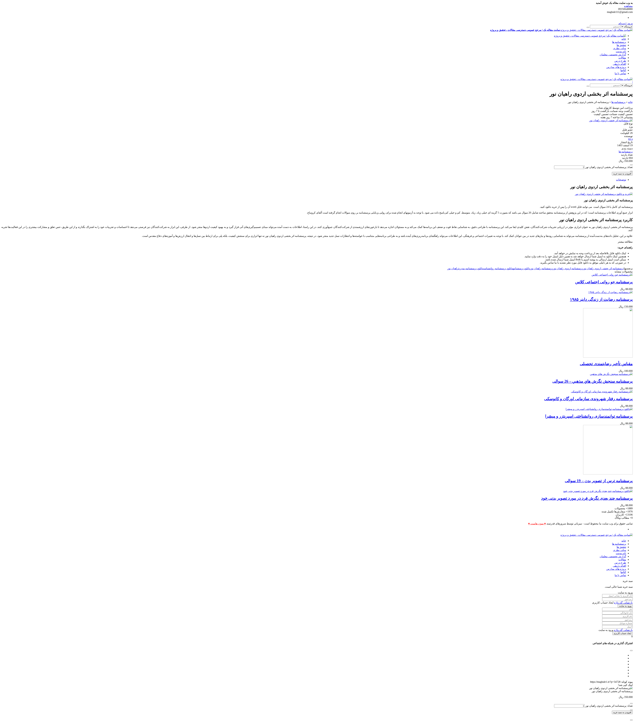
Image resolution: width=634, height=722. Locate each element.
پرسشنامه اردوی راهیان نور (568, 268)
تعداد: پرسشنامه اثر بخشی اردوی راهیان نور (609, 167)
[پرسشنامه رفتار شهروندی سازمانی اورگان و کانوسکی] (602, 391)
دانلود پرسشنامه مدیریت (470, 268)
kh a (630, 139)
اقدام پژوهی (619, 64)
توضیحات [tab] (621, 179)
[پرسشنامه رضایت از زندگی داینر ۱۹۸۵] (610, 292)
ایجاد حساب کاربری (622, 633)
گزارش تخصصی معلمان (613, 54)
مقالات (622, 57)
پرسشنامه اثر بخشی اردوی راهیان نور (603, 268)
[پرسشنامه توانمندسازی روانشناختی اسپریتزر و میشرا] (599, 409)
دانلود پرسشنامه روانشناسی (498, 268)
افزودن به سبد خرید (622, 173)
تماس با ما (620, 73)
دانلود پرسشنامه (521, 268)
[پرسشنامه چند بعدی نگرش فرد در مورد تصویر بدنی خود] (598, 491)
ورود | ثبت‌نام (625, 23)
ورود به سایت (625, 606)
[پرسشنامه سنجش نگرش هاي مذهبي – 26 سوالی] (611, 374)
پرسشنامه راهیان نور (541, 268)
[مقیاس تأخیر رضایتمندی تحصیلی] (608, 356)
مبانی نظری (619, 48)
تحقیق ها (621, 45)
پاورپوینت (621, 51)
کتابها (623, 70)
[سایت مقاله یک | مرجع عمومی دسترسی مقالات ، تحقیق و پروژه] (590, 35)
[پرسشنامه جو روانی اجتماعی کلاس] (612, 274)
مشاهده (628, 6)
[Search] (588, 27)
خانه (623, 38)
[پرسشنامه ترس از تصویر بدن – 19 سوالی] (608, 473)
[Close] (631, 720)
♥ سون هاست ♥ (537, 523)
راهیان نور (452, 268)
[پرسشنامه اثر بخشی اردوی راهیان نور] (611, 120)
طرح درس (620, 60)
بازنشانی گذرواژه (623, 602)
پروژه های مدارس (616, 67)
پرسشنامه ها (619, 42)
